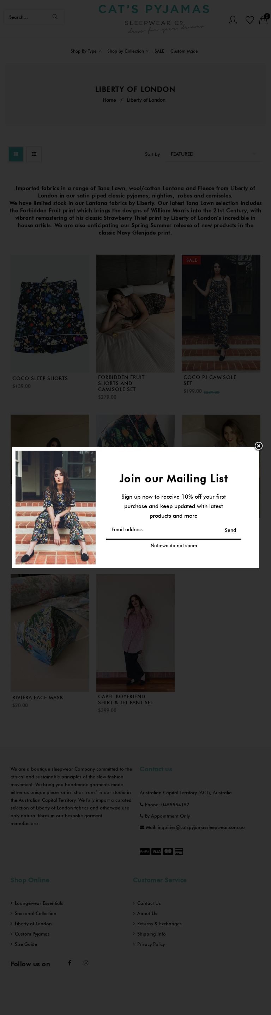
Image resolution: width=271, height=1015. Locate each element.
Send (230, 530)
